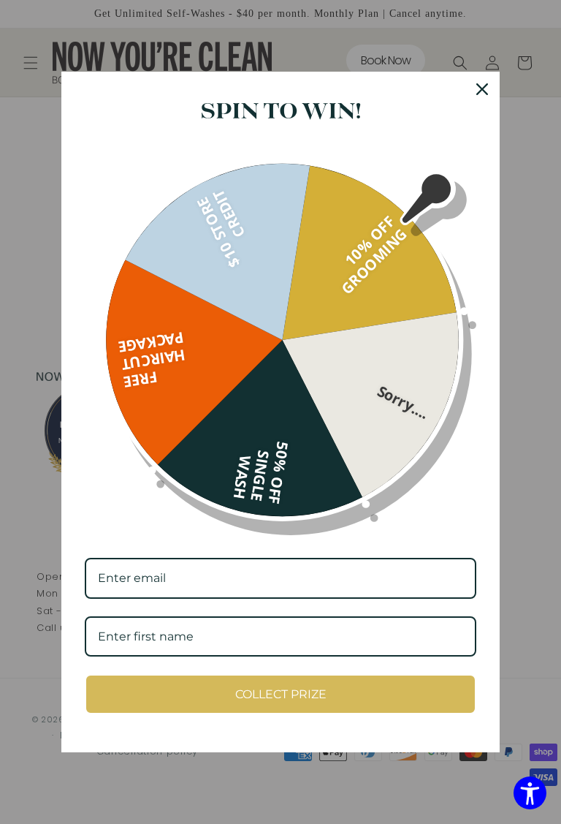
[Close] (482, 89)
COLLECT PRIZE (281, 694)
